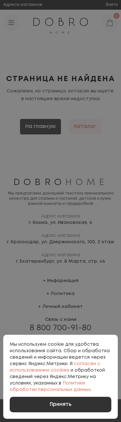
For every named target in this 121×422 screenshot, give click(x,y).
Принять (60, 404)
